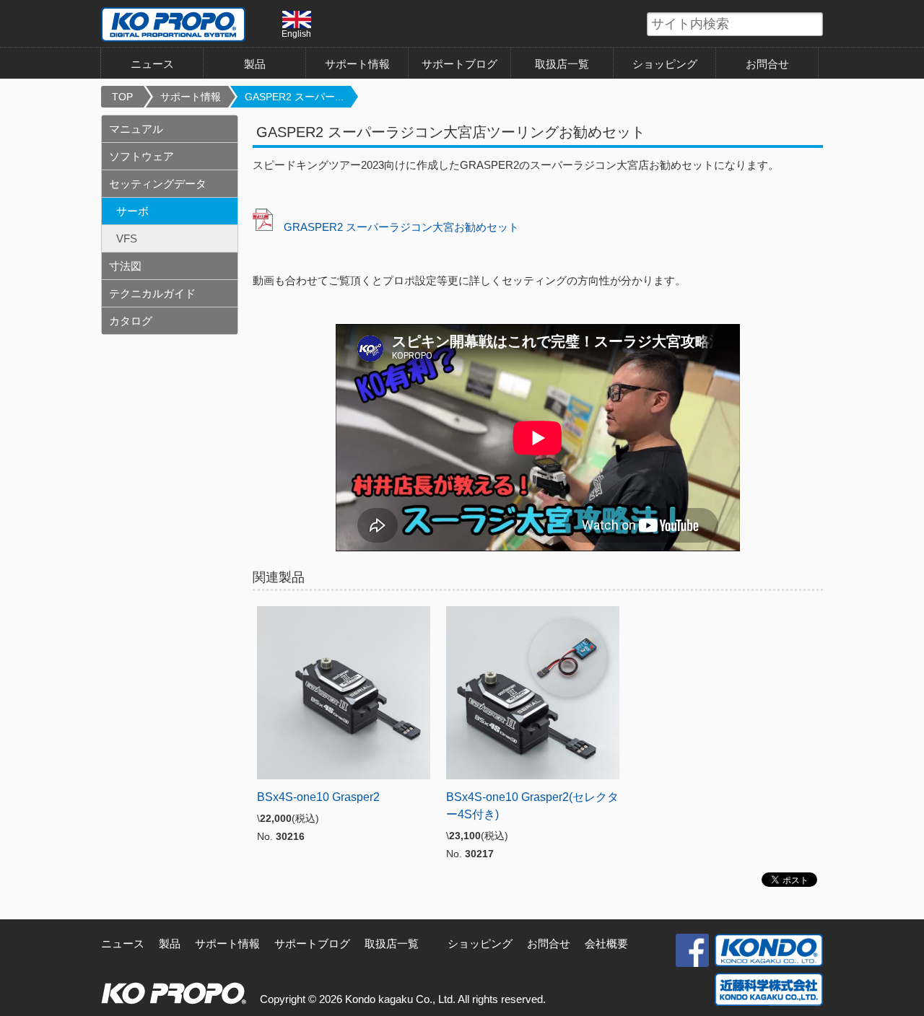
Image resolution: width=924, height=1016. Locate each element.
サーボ (132, 211)
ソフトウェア (141, 156)
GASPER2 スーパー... (294, 96)
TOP (122, 96)
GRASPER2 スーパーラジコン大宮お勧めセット (401, 227)
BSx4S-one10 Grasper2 (318, 797)
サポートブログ (459, 64)
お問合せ (767, 64)
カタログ (130, 321)
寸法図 (125, 266)
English (296, 33)
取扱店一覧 (562, 64)
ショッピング (664, 64)
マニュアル (136, 129)
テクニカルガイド (152, 293)
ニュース (152, 64)
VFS (126, 238)
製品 (169, 943)
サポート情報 (357, 64)
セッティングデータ (157, 184)
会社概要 (606, 943)
